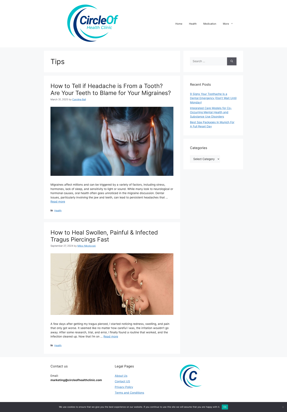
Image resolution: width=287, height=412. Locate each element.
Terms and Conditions (129, 392)
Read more (57, 201)
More (226, 23)
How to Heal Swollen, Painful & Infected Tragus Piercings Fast (104, 236)
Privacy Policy (124, 387)
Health (193, 23)
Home (178, 23)
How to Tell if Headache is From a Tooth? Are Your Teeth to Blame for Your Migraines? (110, 89)
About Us (121, 375)
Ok (224, 407)
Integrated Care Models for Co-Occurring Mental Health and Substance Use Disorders (211, 112)
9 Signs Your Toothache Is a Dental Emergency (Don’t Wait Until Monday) (213, 98)
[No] (283, 407)
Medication (209, 23)
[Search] (232, 61)
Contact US (122, 381)
